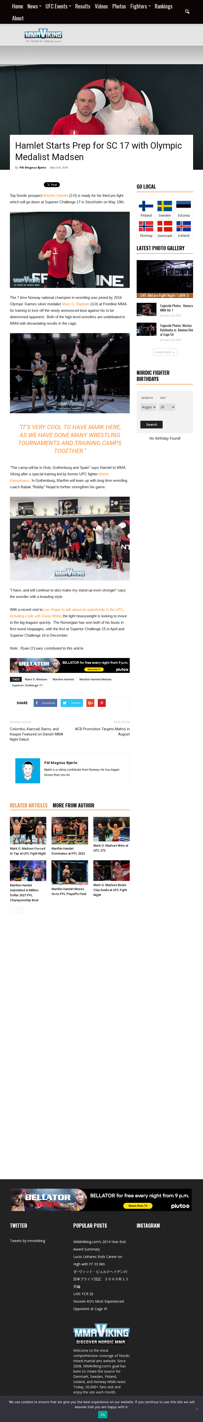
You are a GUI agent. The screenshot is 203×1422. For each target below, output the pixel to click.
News (32, 6)
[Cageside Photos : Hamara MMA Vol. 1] (146, 309)
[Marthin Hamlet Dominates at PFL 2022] (69, 830)
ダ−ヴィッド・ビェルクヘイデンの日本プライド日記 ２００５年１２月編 (101, 1279)
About (18, 18)
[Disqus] (70, 987)
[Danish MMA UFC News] (164, 226)
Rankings (164, 6)
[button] (187, 12)
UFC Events (57, 6)
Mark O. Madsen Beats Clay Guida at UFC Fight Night (110, 890)
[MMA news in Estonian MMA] (183, 206)
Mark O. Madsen (76, 304)
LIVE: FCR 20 (83, 1293)
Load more (163, 352)
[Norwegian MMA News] (146, 226)
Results (82, 6)
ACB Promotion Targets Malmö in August (102, 731)
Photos (119, 6)
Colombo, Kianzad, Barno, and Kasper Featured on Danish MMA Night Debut (36, 734)
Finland (146, 215)
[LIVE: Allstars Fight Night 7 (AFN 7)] (165, 279)
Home (17, 6)
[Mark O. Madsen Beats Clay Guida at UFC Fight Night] (111, 870)
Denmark (164, 235)
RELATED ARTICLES (29, 805)
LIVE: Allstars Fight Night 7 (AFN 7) (164, 295)
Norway (146, 235)
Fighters (138, 6)
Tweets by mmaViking (27, 1240)
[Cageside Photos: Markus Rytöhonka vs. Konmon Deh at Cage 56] (146, 329)
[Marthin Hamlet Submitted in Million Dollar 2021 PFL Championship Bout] (28, 870)
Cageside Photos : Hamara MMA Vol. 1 (176, 307)
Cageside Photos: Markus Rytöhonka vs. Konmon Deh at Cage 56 (176, 330)
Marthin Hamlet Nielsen (95, 679)
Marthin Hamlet (55, 195)
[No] (196, 1408)
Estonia (184, 215)
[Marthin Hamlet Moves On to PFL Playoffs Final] (69, 872)
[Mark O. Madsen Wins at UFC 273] (111, 829)
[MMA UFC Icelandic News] (184, 226)
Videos (101, 6)
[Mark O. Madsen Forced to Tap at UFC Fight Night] (28, 830)
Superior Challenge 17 (27, 685)
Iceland (183, 235)
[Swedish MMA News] (146, 206)
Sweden (164, 215)
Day (163, 398)
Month (147, 398)
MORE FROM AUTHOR (73, 805)
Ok (103, 1415)
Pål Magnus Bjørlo (33, 167)
